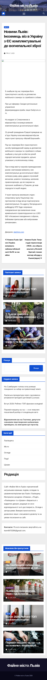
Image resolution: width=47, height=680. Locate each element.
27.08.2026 (12, 572)
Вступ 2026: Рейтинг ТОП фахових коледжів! (20, 291)
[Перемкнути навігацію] (23, 13)
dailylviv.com (19, 232)
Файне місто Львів (23, 5)
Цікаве (7, 465)
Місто (6, 27)
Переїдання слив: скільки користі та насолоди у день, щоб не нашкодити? (22, 341)
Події (6, 459)
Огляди (7, 453)
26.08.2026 (12, 649)
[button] (44, 13)
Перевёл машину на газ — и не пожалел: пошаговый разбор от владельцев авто (23, 645)
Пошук (7, 360)
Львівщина (9, 441)
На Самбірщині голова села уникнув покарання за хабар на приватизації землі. (23, 567)
